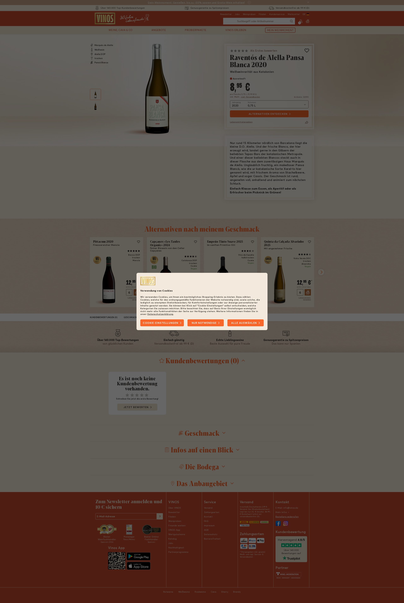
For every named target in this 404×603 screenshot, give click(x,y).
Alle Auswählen (244, 323)
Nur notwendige (204, 323)
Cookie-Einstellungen (160, 323)
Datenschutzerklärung (160, 314)
